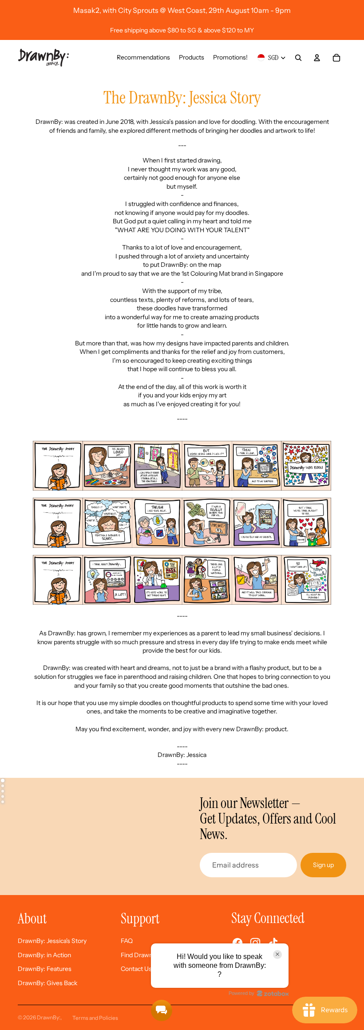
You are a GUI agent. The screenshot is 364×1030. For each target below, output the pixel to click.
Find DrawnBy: (141, 955)
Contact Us (136, 969)
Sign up (323, 865)
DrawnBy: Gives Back (47, 983)
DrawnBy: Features (44, 969)
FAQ (127, 941)
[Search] (298, 57)
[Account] (317, 57)
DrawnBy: (48, 1017)
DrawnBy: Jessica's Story (52, 941)
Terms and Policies (95, 1017)
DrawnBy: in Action (44, 955)
